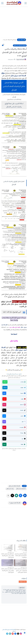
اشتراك (4, 399)
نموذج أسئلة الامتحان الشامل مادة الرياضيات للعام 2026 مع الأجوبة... (21, 555)
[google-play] (10, 634)
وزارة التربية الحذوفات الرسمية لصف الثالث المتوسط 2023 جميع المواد (9, 40)
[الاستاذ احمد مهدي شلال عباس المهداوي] (14, 3)
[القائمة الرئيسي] (26, 3)
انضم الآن (5, 381)
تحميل (4, 444)
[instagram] (21, 634)
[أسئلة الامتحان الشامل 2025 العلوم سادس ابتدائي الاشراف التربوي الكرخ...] (7, 547)
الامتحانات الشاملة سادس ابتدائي (20, 45)
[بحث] (2, 3)
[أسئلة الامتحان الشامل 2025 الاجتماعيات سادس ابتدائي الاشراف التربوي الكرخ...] (20, 562)
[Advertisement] (14, 23)
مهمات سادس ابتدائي (10, 488)
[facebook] (15, 634)
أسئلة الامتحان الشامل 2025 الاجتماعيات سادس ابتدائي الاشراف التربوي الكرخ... (20, 570)
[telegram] (7, 634)
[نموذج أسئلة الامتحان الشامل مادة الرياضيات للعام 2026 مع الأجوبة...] (20, 547)
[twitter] (18, 634)
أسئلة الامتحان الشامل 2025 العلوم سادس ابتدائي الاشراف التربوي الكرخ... (7, 555)
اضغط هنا (14, 334)
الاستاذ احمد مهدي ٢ (20, 59)
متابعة (4, 393)
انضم (4, 416)
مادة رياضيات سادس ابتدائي (21, 488)
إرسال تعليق (22, 587)
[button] (20, 495)
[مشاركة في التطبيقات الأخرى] (8, 495)
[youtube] (13, 634)
